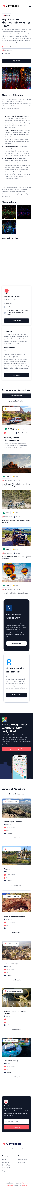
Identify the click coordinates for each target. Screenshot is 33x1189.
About (4, 1159)
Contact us (5, 1162)
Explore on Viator (16, 395)
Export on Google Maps (16, 749)
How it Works (6, 1165)
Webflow (25, 1185)
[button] (30, 6)
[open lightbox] (9, 212)
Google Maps (16, 320)
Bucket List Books (7, 1168)
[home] (11, 6)
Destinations (22, 1159)
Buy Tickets (16, 61)
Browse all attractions (16, 794)
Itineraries (21, 1162)
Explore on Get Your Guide (16, 401)
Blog (3, 1171)
